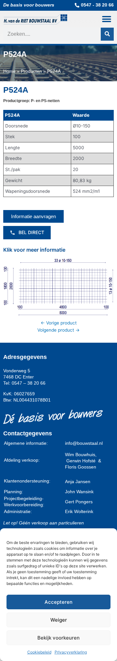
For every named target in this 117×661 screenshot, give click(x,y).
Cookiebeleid (39, 652)
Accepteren (58, 602)
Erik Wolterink (79, 511)
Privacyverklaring (71, 652)
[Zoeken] (107, 34)
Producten (31, 71)
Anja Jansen (77, 481)
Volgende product (58, 330)
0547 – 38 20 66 (29, 383)
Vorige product (59, 322)
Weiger (58, 620)
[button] (106, 19)
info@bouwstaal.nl (84, 443)
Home (9, 71)
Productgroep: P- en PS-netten (31, 101)
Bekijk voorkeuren (58, 638)
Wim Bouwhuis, (81, 454)
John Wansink (79, 491)
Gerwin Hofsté (82, 460)
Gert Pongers (79, 501)
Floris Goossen (80, 467)
